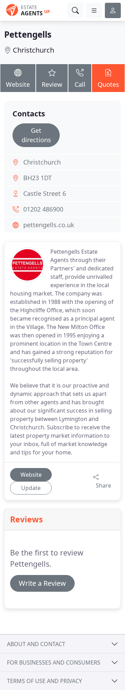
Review (52, 84)
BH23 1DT (37, 178)
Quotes (108, 84)
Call (80, 84)
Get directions (36, 135)
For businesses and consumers (53, 662)
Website (18, 84)
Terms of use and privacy (44, 681)
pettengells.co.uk (48, 225)
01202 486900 (43, 209)
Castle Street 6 (44, 193)
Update (31, 488)
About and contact (36, 644)
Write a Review (42, 583)
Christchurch (33, 50)
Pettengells (27, 34)
